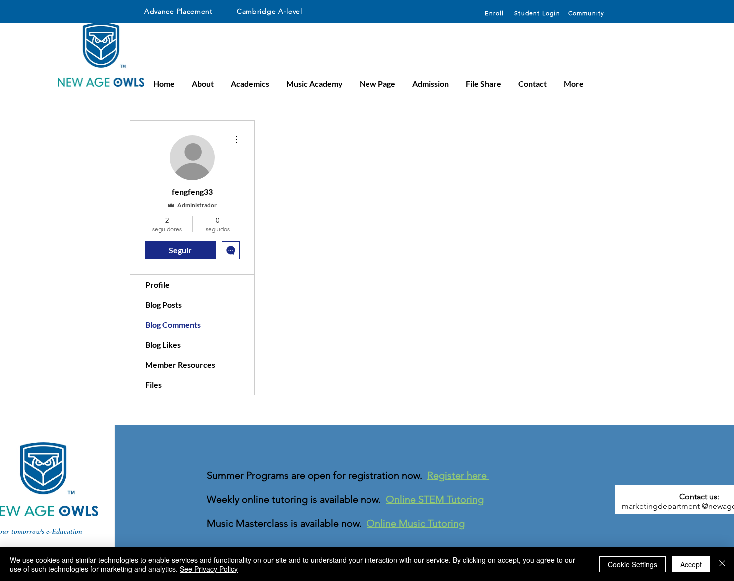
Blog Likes (163, 344)
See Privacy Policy (209, 569)
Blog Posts (163, 304)
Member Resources (180, 364)
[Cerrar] (722, 564)
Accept (691, 564)
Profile (157, 284)
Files (153, 384)
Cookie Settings (632, 564)
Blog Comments (173, 324)
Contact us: (699, 496)
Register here (458, 475)
